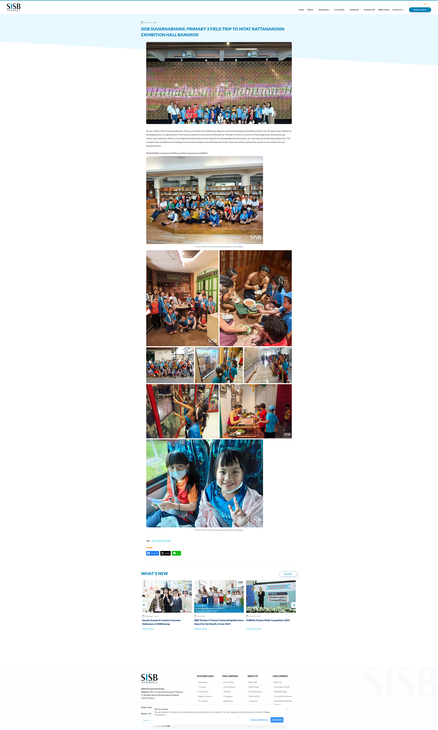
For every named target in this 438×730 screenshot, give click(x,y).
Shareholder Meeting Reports (283, 703)
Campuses (354, 9)
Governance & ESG (282, 687)
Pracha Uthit (228, 682)
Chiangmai (227, 696)
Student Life (369, 9)
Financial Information (283, 696)
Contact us (253, 701)
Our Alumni (203, 701)
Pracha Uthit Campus (201, 628)
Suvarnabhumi (229, 687)
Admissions (323, 9)
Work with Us (254, 696)
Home (301, 9)
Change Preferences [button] (259, 720)
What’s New (383, 9)
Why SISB (253, 682)
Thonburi (227, 691)
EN (425, 4)
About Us (278, 682)
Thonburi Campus (148, 628)
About (310, 9)
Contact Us (397, 9)
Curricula (202, 687)
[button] (294, 605)
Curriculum (339, 9)
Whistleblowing (280, 691)
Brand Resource (255, 691)
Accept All (277, 720)
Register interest (205, 696)
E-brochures (203, 691)
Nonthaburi (228, 701)
